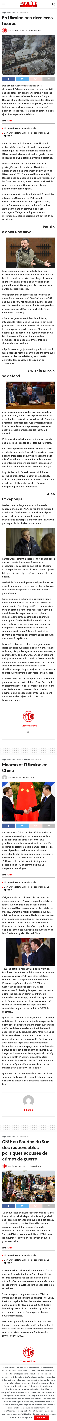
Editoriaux (36, 759)
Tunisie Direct (18, 30)
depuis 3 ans (35, 30)
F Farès (15, 777)
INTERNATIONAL (24, 12)
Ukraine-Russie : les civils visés (20, 128)
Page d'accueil (8, 12)
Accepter (41, 1417)
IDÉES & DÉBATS (23, 759)
